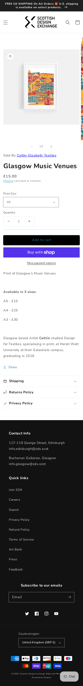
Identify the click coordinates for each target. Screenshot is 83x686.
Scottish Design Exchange (32, 674)
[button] (5, 22)
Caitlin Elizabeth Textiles (36, 155)
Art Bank (15, 549)
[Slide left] (32, 146)
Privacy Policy (19, 520)
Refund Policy (19, 530)
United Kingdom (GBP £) (39, 642)
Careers (14, 500)
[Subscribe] (69, 597)
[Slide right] (51, 146)
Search (14, 510)
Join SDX (15, 490)
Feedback (16, 569)
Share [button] (12, 367)
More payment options (41, 263)
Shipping (8, 180)
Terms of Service (21, 539)
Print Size (9, 194)
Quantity (9, 213)
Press (13, 559)
